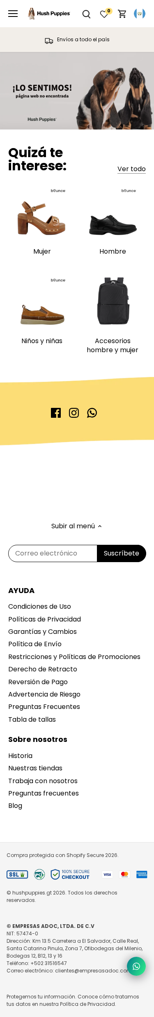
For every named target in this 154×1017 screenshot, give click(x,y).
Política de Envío (35, 644)
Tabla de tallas (32, 719)
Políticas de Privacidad (44, 619)
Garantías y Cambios (42, 631)
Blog (15, 805)
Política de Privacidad (87, 1004)
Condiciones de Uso (39, 606)
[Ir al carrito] (122, 13)
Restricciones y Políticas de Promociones (74, 657)
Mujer (42, 251)
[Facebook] (56, 413)
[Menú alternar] (13, 13)
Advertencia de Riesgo (44, 694)
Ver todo (131, 169)
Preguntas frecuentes (43, 793)
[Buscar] (86, 13)
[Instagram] (74, 413)
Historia (20, 755)
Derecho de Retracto (42, 669)
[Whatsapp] (92, 413)
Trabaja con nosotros (43, 781)
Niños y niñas (41, 341)
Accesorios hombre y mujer (112, 345)
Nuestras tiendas (35, 768)
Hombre (112, 251)
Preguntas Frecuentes (44, 706)
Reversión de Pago (38, 682)
